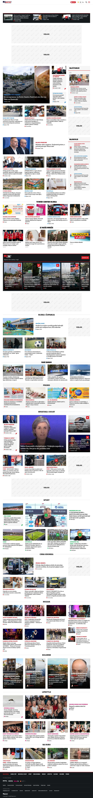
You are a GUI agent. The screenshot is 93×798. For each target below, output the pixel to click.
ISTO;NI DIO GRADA (58, 93)
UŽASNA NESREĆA (40, 563)
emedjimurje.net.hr (6, 790)
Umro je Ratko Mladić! (76, 242)
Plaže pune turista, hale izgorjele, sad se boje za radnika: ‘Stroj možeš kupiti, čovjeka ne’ (55, 470)
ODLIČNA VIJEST (29, 191)
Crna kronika (28, 126)
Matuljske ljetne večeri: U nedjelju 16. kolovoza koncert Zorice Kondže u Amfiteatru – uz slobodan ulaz (79, 622)
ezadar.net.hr (34, 790)
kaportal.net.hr (27, 790)
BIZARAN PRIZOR (29, 761)
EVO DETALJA (49, 191)
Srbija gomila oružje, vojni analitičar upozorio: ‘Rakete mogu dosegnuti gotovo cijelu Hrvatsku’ (12, 172)
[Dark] (83, 2)
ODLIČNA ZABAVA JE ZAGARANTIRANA (79, 734)
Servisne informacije (27, 785)
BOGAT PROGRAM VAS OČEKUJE (11, 734)
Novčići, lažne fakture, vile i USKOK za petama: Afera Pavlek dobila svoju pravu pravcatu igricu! (79, 445)
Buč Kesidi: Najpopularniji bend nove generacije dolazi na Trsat (55, 620)
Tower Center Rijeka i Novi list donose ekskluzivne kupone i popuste (34, 220)
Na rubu (47, 744)
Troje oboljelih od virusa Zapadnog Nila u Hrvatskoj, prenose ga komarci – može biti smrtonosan (12, 712)
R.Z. (6, 686)
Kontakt (48, 785)
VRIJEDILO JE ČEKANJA (30, 617)
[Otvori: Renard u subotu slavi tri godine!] (46, 707)
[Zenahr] (16, 781)
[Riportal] (7, 2)
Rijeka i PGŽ (46, 19)
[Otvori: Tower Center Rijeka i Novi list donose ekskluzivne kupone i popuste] (35, 209)
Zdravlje (6, 716)
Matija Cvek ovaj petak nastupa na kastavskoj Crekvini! (82, 631)
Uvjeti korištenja (36, 785)
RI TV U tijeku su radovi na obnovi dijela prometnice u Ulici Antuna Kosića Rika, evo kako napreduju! (32, 282)
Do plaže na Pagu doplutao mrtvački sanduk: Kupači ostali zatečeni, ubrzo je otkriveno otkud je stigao (35, 765)
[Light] (78, 2)
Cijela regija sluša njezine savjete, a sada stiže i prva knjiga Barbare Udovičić (35, 737)
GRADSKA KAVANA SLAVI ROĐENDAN (78, 704)
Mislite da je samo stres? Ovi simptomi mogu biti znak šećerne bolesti (35, 243)
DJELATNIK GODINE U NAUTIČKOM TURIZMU (68, 276)
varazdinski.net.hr (14, 790)
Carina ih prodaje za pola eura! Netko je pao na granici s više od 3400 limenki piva (34, 470)
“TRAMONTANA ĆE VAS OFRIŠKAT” (77, 619)
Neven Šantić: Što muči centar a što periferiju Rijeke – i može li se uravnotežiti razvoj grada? (57, 680)
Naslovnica (6, 774)
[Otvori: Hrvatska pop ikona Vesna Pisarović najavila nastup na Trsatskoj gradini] (34, 634)
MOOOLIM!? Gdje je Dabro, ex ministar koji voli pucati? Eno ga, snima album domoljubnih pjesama (11, 471)
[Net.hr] (5, 781)
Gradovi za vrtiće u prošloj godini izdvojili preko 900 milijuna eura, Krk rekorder (49, 326)
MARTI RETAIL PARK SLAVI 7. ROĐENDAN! (56, 402)
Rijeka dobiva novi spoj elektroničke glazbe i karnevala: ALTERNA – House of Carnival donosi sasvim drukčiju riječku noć (12, 646)
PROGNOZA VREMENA (74, 87)
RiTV (7, 288)
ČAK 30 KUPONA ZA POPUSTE (32, 217)
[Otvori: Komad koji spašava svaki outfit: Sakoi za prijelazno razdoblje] (80, 209)
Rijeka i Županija (46, 315)
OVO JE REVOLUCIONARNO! (76, 421)
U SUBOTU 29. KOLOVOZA (52, 617)
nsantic (31, 685)
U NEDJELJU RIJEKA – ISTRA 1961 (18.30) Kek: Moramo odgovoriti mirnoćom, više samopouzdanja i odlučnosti (79, 546)
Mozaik (49, 175)
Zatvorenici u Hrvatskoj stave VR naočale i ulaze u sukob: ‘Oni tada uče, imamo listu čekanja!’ (78, 426)
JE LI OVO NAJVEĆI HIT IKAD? (77, 441)
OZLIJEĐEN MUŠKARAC (8, 589)
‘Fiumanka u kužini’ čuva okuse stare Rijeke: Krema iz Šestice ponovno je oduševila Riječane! (56, 737)
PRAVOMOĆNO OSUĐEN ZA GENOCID (59, 76)
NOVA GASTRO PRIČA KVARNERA (12, 95)
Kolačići (4, 785)
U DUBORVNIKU (74, 761)
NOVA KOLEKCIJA (30, 400)
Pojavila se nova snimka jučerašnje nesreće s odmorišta (12, 592)
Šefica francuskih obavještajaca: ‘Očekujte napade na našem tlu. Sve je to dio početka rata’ (42, 447)
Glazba (27, 626)
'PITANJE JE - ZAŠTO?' (8, 169)
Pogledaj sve (85, 257)
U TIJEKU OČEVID (7, 191)
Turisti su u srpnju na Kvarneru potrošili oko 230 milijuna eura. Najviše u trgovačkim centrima (34, 378)
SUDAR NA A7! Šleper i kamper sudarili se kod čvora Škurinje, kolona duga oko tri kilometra (12, 194)
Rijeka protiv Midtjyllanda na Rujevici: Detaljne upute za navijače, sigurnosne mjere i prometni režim (33, 546)
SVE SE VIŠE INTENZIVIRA (26, 444)
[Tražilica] (86, 2)
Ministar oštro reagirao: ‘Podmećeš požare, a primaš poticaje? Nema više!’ (50, 145)
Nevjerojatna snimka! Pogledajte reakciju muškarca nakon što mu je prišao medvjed (58, 764)
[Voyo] (10, 781)
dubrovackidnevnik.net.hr (42, 790)
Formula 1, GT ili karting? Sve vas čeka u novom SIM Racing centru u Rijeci (57, 220)
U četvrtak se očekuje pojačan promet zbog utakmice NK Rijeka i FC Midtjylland (13, 545)
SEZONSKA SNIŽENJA (74, 400)
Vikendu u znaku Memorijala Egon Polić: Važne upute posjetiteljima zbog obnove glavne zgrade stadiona (12, 520)
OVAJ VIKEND (7, 516)
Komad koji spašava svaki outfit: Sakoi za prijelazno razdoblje (79, 219)
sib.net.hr (21, 790)
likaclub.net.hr (56, 790)
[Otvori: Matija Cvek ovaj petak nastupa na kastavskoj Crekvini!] (71, 630)
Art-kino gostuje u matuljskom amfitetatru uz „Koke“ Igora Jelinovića (12, 353)
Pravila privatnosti (19, 785)
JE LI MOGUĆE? (51, 761)
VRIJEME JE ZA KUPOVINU (9, 217)
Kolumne (46, 655)
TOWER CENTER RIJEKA (76, 217)
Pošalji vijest (43, 785)
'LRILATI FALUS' (7, 761)
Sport (46, 500)
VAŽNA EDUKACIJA (51, 350)
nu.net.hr (50, 790)
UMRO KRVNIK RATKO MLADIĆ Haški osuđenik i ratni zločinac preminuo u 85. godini (80, 16)
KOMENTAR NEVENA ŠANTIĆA (12, 676)
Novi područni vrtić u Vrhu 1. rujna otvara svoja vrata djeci (33, 193)
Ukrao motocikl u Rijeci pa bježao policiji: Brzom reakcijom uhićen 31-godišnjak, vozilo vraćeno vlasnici (34, 593)
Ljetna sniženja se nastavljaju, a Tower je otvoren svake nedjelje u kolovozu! (79, 403)
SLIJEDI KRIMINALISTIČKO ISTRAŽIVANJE (79, 144)
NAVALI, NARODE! (29, 467)
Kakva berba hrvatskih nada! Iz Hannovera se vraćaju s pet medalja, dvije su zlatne (12, 243)
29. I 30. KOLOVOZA (52, 400)
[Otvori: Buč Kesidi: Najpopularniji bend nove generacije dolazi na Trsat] (56, 610)
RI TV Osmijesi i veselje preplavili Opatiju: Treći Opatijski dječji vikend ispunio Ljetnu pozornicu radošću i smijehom (13, 281)
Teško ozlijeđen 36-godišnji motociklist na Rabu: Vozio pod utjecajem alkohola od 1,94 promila (57, 378)
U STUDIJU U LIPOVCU (8, 467)
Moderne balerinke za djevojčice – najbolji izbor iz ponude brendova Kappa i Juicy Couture (35, 403)
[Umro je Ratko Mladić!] (80, 235)
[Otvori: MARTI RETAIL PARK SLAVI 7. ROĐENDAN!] (57, 393)
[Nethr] (23, 781)
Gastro (50, 740)
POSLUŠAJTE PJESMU (81, 637)
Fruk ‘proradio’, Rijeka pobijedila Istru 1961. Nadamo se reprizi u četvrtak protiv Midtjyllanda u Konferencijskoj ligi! (57, 544)
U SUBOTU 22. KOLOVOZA (52, 641)
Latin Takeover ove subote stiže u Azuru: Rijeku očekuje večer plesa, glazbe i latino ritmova (12, 737)
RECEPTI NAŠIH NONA (53, 734)
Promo (5, 222)
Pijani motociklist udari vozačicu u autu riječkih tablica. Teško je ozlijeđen (56, 121)
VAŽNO (4, 542)
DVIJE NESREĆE (50, 589)
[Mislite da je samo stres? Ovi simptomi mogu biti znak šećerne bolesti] (35, 235)
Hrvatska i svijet (18, 21)
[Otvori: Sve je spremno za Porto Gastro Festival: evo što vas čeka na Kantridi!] (37, 17)
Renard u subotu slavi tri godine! (77, 707)
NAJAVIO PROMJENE (41, 142)
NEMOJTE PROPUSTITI (8, 350)
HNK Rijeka (72, 519)
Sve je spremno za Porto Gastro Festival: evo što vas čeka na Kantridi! (50, 16)
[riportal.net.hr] (5, 794)
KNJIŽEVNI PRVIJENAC (31, 734)
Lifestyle (46, 692)
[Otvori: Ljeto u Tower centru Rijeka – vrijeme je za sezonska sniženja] (13, 209)
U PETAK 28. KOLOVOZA (30, 641)
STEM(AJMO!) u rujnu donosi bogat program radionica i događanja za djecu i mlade (33, 172)
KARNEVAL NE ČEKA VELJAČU (10, 641)
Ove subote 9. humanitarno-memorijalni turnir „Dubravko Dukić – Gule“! (33, 353)
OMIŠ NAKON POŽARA (51, 467)
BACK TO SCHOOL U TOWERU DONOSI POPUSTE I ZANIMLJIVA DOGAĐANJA (13, 403)
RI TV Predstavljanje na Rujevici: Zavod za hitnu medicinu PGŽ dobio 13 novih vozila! (51, 283)
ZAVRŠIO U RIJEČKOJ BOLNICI (53, 118)
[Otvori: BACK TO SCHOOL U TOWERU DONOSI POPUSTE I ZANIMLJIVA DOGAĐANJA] (14, 393)
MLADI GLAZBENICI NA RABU (53, 169)
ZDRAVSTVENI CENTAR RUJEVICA (49, 278)
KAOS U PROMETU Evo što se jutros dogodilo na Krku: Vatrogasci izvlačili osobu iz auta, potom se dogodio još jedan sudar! (56, 593)
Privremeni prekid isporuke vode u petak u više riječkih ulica (58, 97)
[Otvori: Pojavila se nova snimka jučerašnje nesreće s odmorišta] (13, 582)
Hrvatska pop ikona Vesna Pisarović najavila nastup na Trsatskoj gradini (33, 644)
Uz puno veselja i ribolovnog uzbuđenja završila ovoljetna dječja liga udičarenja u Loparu (13, 378)
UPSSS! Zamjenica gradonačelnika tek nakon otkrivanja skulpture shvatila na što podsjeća (12, 765)
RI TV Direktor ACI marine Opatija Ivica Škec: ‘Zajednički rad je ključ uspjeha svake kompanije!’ (69, 282)
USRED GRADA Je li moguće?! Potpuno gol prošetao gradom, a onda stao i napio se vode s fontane (80, 764)
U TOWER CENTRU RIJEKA (54, 217)
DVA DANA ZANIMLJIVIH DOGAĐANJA (13, 400)
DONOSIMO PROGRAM (30, 169)
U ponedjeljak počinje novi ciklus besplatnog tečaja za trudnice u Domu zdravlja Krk (55, 194)
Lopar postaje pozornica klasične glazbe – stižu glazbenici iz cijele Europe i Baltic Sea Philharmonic (55, 172)
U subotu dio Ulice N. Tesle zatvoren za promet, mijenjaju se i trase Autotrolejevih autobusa (12, 121)
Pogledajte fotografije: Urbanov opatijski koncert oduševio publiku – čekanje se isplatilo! (33, 622)
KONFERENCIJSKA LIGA (75, 510)
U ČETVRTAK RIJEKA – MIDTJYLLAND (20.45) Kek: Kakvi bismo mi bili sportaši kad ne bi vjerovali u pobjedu (79, 515)
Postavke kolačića (10, 785)
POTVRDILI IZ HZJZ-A (9, 708)
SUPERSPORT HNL (74, 542)
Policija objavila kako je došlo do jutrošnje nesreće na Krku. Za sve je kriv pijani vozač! (50, 566)
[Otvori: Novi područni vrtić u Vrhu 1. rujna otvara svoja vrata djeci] (34, 184)
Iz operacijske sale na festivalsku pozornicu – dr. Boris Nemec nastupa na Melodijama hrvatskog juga (83, 640)
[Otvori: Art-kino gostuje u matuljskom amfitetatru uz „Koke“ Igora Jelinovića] (13, 343)
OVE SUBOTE (28, 350)
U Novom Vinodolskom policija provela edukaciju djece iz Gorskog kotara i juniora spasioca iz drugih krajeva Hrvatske (56, 354)
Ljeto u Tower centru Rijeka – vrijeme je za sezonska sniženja (12, 219)
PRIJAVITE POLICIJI (29, 118)
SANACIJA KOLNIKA (29, 277)
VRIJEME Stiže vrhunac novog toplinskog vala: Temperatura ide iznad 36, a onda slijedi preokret (78, 90)
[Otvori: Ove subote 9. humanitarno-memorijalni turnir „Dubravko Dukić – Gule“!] (34, 343)
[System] (80, 2)
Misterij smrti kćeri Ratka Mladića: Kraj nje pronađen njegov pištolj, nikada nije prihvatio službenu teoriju (58, 244)
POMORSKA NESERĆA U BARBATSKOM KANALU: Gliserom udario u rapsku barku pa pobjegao (80, 378)
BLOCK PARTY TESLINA (8, 118)
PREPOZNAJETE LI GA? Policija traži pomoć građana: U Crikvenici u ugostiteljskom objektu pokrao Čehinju (34, 122)
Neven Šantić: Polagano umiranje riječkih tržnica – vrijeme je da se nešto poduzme (13, 681)
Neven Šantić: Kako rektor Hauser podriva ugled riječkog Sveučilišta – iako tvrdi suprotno (79, 679)
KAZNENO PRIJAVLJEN (30, 589)
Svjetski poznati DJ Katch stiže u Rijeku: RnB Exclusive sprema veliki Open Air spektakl (79, 737)
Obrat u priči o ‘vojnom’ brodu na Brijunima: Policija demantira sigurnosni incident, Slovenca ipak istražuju (22, 17)
